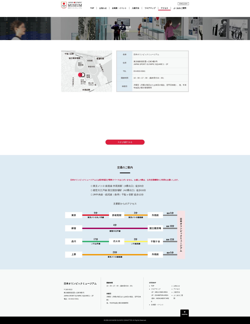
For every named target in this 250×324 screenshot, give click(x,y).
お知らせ (103, 8)
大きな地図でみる (125, 142)
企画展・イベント (119, 8)
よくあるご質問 (179, 8)
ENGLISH (183, 4)
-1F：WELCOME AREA (159, 292)
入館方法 (135, 8)
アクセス (164, 8)
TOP (92, 8)
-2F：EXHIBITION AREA (159, 295)
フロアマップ (150, 8)
